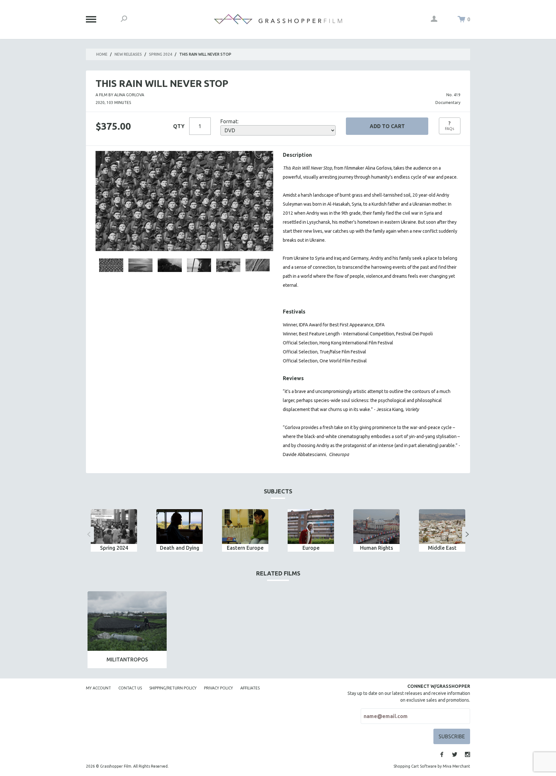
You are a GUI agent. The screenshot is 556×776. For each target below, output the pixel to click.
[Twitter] (454, 754)
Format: (229, 121)
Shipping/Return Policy (173, 688)
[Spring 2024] (114, 526)
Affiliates (250, 688)
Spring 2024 (160, 54)
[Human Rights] (376, 526)
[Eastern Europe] (245, 526)
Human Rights (376, 548)
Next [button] (467, 534)
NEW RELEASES (128, 54)
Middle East (442, 548)
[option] (114, 530)
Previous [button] (89, 534)
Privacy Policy (218, 688)
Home (101, 54)
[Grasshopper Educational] (278, 19)
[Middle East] (442, 526)
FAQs (449, 125)
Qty (178, 126)
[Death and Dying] (179, 526)
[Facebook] (441, 754)
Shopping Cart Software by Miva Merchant (432, 766)
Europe (311, 548)
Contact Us (130, 688)
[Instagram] (467, 754)
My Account (98, 688)
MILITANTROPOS (127, 659)
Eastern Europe (245, 548)
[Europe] (311, 526)
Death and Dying (179, 548)
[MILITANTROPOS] (127, 621)
